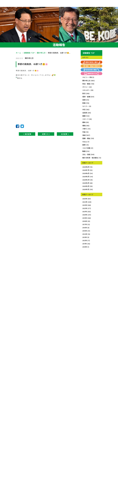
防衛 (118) (85, 103)
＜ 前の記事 (27, 134)
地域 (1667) (86, 135)
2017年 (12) (86, 224)
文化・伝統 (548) (88, 154)
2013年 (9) (85, 237)
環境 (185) (85, 125)
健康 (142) (85, 116)
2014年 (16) (86, 234)
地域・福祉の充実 (91, 66)
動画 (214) (85, 151)
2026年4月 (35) (87, 180)
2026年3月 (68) (87, 183)
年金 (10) (85, 132)
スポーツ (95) (87, 119)
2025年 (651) (86, 198)
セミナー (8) (86, 106)
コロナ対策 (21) (87, 148)
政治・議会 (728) (88, 84)
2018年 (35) (86, 221)
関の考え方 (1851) (88, 80)
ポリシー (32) (87, 87)
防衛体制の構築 (91, 70)
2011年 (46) (86, 244)
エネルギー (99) (87, 90)
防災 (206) (85, 93)
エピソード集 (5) (88, 77)
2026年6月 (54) (87, 173)
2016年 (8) (85, 227)
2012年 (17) (86, 240)
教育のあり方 (92, 73)
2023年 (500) (86, 205)
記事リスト (46, 134)
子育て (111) (86, 129)
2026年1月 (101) (87, 189)
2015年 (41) (86, 231)
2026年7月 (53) (87, 170)
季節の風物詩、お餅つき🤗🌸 (33, 64)
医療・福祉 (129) (88, 138)
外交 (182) (85, 109)
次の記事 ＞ (65, 134)
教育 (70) (85, 145)
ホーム (18, 52)
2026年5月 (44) (87, 176)
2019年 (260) (86, 218)
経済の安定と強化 (91, 62)
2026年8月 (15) (87, 167)
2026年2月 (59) (87, 186)
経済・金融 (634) (88, 96)
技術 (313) (85, 100)
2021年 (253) (86, 211)
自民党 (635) (86, 113)
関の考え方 (29, 58)
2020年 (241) (86, 215)
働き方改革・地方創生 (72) (91, 158)
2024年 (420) (86, 202)
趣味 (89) (85, 122)
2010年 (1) (85, 247)
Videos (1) (85, 141)
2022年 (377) (86, 208)
